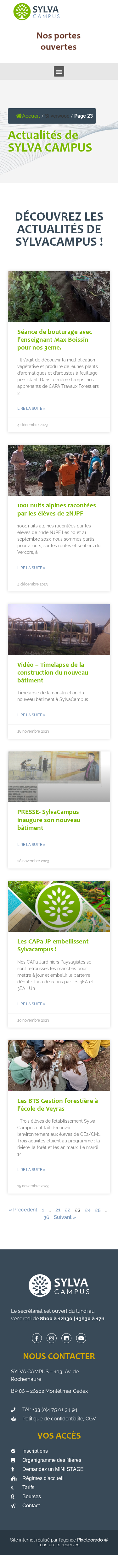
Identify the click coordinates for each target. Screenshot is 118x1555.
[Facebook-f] (37, 1338)
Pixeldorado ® (92, 1540)
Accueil (31, 116)
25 (98, 1210)
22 (67, 1210)
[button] (59, 71)
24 (88, 1210)
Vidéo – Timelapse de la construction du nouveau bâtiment (52, 673)
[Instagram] (52, 1338)
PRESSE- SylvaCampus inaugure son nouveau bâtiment (48, 820)
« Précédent (23, 1210)
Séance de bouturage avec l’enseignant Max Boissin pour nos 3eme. (54, 340)
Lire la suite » (31, 408)
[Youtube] (81, 1338)
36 (46, 1217)
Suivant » (65, 1217)
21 (57, 1210)
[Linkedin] (66, 1338)
